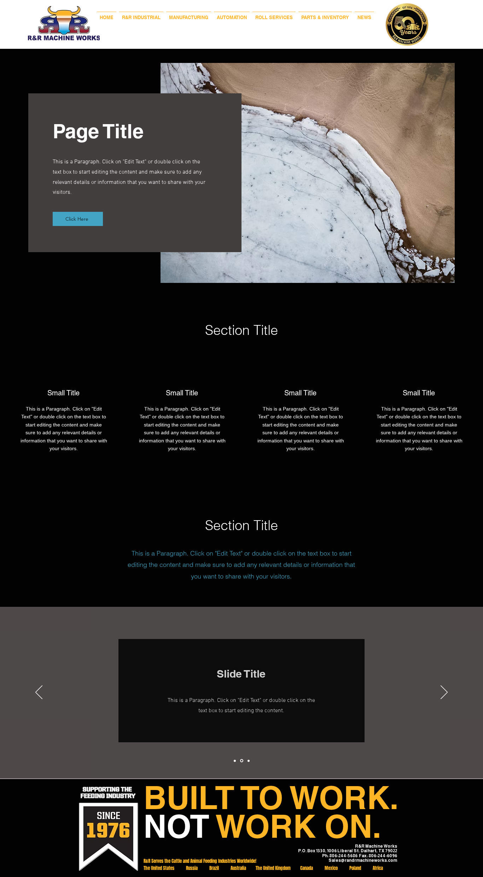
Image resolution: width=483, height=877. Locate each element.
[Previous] (38, 692)
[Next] (444, 692)
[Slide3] (249, 761)
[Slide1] (235, 761)
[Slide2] (241, 760)
